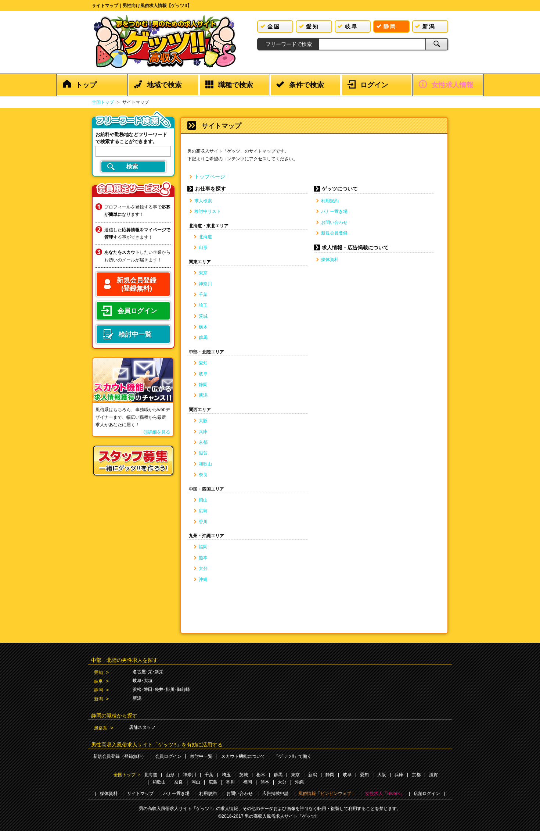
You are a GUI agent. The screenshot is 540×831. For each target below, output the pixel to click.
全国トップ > (127, 774)
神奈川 (205, 283)
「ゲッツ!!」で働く (293, 756)
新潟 (203, 395)
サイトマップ (140, 793)
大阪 (203, 420)
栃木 (203, 326)
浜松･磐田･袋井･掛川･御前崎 (161, 689)
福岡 (203, 546)
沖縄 (203, 579)
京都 (203, 442)
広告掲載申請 (275, 793)
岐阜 (203, 374)
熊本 (203, 557)
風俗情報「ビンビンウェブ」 (327, 793)
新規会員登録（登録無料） (119, 756)
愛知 (203, 362)
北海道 (205, 236)
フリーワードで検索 (289, 44)
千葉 (203, 294)
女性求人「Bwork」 (384, 793)
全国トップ (103, 102)
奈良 (203, 474)
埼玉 (203, 305)
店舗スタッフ (142, 727)
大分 (203, 568)
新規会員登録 (334, 233)
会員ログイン (168, 756)
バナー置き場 (334, 211)
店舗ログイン (427, 793)
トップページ (209, 176)
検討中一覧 (201, 756)
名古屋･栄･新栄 (148, 671)
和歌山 (205, 464)
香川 (203, 521)
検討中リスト (207, 211)
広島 (203, 510)
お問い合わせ (334, 222)
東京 (203, 272)
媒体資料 (330, 259)
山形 (203, 247)
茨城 (203, 316)
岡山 (203, 500)
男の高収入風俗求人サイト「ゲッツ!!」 (283, 816)
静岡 (203, 384)
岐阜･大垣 (142, 680)
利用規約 (330, 200)
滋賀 (203, 453)
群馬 (203, 337)
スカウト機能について (243, 756)
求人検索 (203, 200)
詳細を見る (159, 432)
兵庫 (203, 431)
